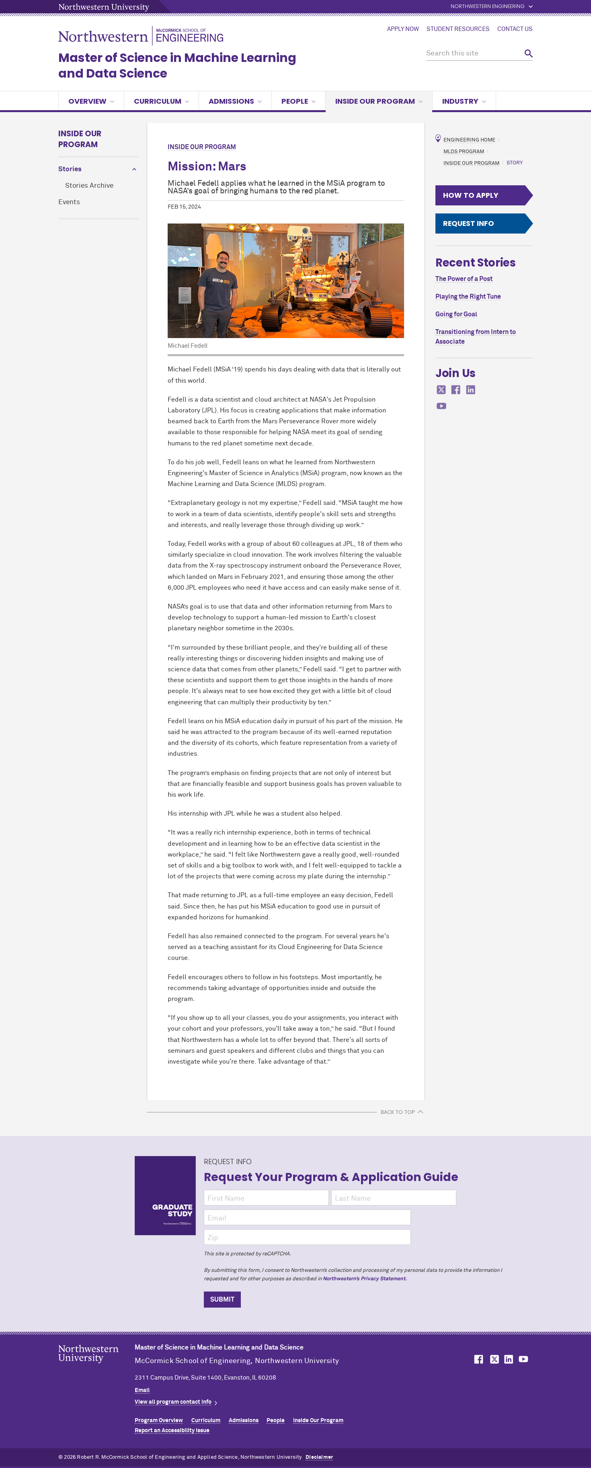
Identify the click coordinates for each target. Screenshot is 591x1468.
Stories (70, 169)
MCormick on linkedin (471, 390)
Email (142, 1390)
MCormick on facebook (456, 390)
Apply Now (403, 29)
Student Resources (458, 29)
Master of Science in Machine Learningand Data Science (177, 65)
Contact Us (515, 29)
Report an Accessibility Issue (172, 1430)
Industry (460, 101)
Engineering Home (469, 140)
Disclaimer (319, 1457)
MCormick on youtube (441, 406)
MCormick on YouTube (523, 1359)
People (294, 101)
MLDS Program (463, 151)
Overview (87, 101)
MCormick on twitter (441, 390)
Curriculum (157, 101)
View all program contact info (173, 1402)
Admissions (231, 101)
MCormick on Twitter (493, 1359)
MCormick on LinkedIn (508, 1359)
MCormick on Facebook (478, 1359)
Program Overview (159, 1420)
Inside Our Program (375, 101)
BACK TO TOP (398, 1112)
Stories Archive (89, 185)
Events (69, 202)
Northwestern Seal (96, 1367)
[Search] (529, 54)
